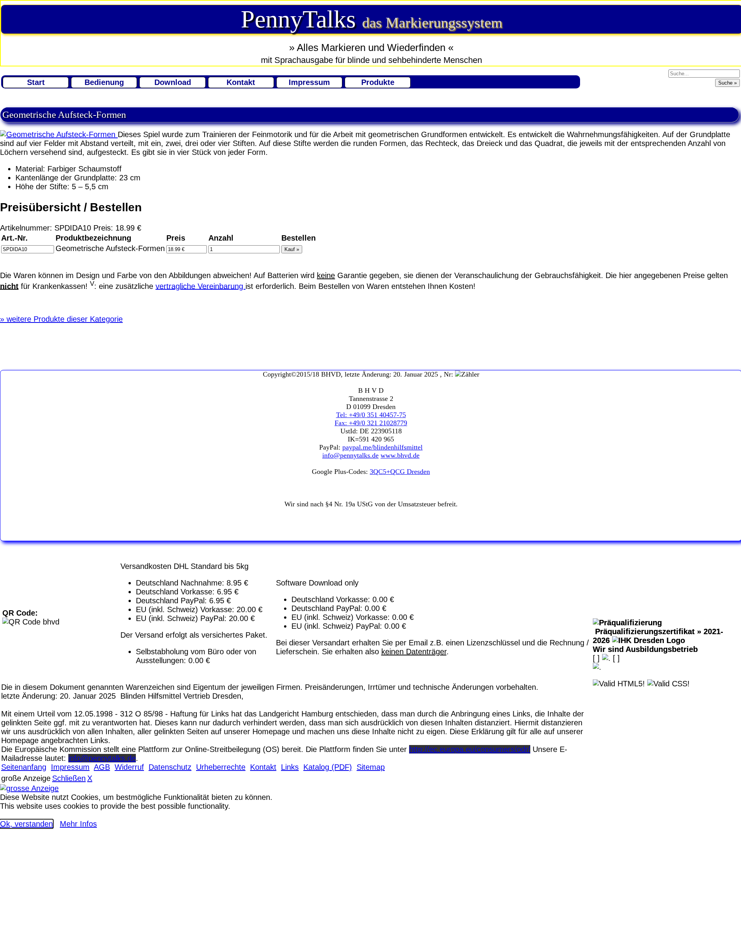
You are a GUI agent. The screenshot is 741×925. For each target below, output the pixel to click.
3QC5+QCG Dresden (400, 471)
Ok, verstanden (26, 824)
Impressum (309, 82)
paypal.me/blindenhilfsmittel (382, 447)
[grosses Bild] (59, 134)
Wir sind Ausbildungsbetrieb (645, 649)
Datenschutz (170, 767)
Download (172, 82)
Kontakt (241, 82)
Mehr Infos (78, 824)
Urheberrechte (220, 767)
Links (290, 767)
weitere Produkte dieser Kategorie (61, 319)
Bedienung (104, 82)
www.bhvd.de (400, 455)
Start (36, 82)
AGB (102, 767)
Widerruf (129, 767)
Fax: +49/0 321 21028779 (371, 423)
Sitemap (371, 767)
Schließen (69, 778)
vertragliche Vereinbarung (200, 286)
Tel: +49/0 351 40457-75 (371, 415)
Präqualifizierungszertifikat (658, 636)
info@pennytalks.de (350, 455)
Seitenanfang (23, 767)
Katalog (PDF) (327, 767)
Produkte (377, 82)
